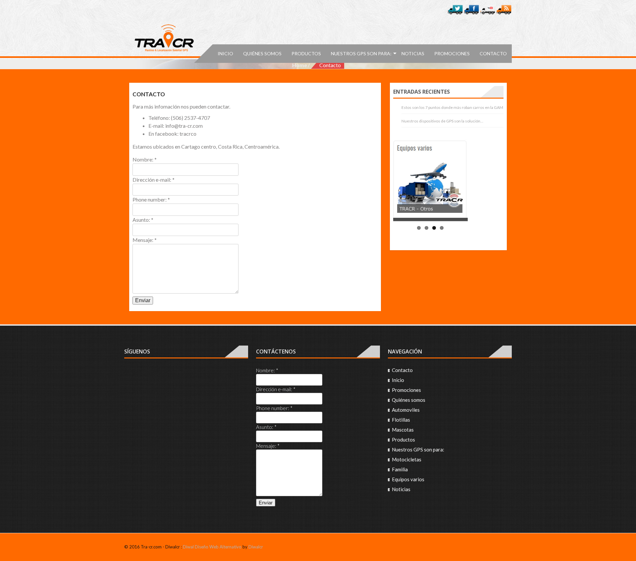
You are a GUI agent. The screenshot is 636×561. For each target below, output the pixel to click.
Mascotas (403, 430)
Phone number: (151, 199)
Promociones (452, 53)
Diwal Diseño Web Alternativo (212, 546)
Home (299, 65)
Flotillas (401, 420)
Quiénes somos (262, 53)
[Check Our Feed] (504, 9)
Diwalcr (255, 546)
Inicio (225, 53)
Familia (400, 469)
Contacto (493, 53)
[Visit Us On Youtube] (487, 9)
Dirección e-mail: (153, 179)
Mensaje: (144, 240)
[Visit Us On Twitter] (455, 9)
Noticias (412, 53)
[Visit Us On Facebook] (471, 9)
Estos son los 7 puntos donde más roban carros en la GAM (452, 107)
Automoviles (406, 410)
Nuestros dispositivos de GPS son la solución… (442, 120)
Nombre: (144, 159)
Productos (306, 53)
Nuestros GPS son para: (361, 53)
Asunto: (142, 219)
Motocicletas (406, 459)
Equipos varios (408, 479)
